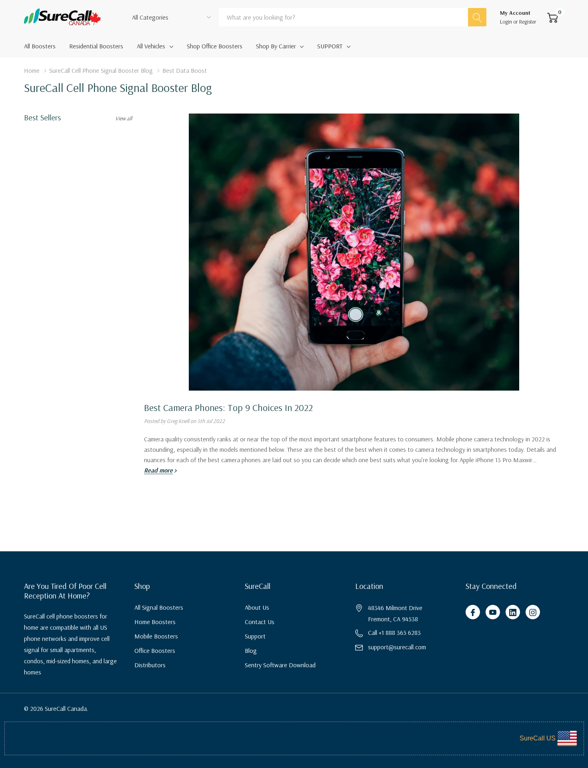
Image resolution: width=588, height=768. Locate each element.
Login (506, 21)
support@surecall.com (397, 647)
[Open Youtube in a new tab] (493, 612)
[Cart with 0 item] (552, 17)
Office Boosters (154, 650)
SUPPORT (329, 46)
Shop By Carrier (276, 46)
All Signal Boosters (158, 607)
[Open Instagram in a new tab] (533, 612)
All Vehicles (151, 46)
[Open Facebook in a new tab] (473, 612)
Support (255, 636)
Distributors (150, 665)
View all (123, 118)
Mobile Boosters (156, 636)
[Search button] (477, 17)
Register (527, 21)
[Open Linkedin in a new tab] (513, 612)
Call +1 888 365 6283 (394, 632)
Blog (251, 650)
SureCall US (538, 738)
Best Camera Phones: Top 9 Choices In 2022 (228, 407)
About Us (257, 607)
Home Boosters (155, 622)
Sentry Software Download (280, 665)
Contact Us (259, 622)
